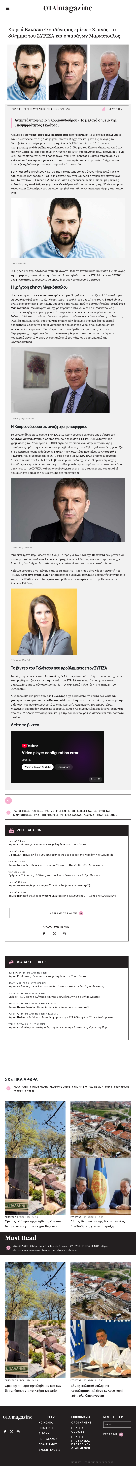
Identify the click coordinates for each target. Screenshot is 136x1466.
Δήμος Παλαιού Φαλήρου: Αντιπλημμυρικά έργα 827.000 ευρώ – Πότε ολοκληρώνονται (62, 895)
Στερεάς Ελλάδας (72, 143)
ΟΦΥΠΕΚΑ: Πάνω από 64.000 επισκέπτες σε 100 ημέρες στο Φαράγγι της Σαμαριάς (60, 854)
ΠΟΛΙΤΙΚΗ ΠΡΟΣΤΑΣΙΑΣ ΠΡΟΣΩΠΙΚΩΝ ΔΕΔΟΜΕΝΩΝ (81, 1443)
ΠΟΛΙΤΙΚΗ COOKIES (78, 1429)
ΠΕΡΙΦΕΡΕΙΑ (50, 815)
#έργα (108, 1086)
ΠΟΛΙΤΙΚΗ (17, 109)
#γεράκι (18, 1090)
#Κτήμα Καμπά (39, 1086)
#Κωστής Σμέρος (59, 1086)
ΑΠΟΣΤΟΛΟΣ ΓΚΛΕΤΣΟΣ (29, 811)
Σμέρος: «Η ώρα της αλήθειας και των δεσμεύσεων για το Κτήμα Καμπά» (54, 875)
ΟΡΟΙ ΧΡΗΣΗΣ (81, 1422)
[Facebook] (46, 933)
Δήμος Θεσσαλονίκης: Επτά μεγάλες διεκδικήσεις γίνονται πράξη (49, 885)
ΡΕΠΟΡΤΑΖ (14, 993)
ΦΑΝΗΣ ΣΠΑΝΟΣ (107, 815)
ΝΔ (37, 815)
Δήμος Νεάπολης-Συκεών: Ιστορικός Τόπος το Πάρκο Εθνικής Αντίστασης (56, 865)
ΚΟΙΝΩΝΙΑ (46, 1422)
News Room (116, 109)
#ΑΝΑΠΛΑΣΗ (20, 1086)
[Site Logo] (68, 8)
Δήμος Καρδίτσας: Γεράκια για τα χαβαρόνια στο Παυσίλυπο (47, 844)
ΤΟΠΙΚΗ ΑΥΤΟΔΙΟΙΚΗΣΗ (37, 109)
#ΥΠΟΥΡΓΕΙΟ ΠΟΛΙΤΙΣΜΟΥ (87, 1086)
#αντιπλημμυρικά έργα (26, 1250)
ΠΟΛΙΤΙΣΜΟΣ (14, 983)
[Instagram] (66, 933)
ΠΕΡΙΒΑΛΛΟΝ (15, 973)
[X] (56, 933)
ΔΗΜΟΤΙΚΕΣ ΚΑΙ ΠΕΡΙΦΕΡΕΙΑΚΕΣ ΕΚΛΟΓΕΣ (72, 811)
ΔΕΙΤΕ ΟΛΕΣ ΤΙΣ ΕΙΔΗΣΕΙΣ (64, 913)
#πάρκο (29, 1090)
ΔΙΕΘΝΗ (44, 1433)
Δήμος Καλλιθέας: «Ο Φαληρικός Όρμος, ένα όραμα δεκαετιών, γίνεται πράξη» (58, 1027)
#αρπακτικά (121, 1086)
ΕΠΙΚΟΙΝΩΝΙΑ (81, 1417)
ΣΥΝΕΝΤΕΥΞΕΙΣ (49, 1449)
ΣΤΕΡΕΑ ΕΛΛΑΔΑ (71, 815)
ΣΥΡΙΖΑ (89, 815)
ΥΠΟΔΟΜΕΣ (52, 1004)
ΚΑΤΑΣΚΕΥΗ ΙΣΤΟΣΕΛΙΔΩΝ (84, 1462)
